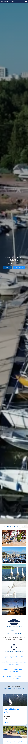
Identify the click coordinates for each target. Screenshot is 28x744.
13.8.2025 (16, 679)
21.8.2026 (20, 657)
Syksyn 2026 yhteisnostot (11, 657)
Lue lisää (6, 722)
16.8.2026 (16, 664)
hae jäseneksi (19, 267)
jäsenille (8, 267)
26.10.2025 (15, 671)
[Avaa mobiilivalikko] (26, 1)
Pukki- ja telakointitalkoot (14, 741)
